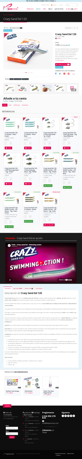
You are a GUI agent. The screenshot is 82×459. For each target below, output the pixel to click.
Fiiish (63, 36)
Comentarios (39, 288)
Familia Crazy (25, 79)
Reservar (49, 185)
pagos (12, 101)
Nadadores (11, 15)
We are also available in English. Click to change (40, 1)
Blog (50, 9)
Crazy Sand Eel (17, 79)
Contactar (58, 455)
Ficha (7, 28)
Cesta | (72, 9)
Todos (4, 105)
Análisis (58, 38)
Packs (10, 105)
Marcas (38, 9)
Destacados (25, 105)
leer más (60, 60)
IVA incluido (19, 101)
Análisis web (29, 288)
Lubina (11, 79)
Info (44, 9)
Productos (30, 9)
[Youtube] (74, 416)
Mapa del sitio (70, 453)
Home (5, 15)
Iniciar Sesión (59, 9)
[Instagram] (68, 416)
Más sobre (17, 288)
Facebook (31, 416)
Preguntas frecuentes (60, 453)
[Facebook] (63, 416)
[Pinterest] (71, 416)
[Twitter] (65, 416)
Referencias (17, 105)
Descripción (8, 30)
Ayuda (61, 5)
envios (6, 101)
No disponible (50, 225)
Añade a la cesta (17, 28)
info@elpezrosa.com (50, 423)
